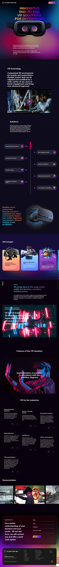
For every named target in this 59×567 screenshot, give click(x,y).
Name (34, 520)
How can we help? (37, 530)
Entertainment (38, 555)
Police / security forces (39, 553)
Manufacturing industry (39, 552)
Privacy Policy (51, 552)
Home (25, 552)
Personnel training (38, 554)
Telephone (35, 526)
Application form (52, 2)
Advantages (26, 555)
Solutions (26, 554)
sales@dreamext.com (9, 556)
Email (34, 523)
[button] (15, 495)
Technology (26, 553)
